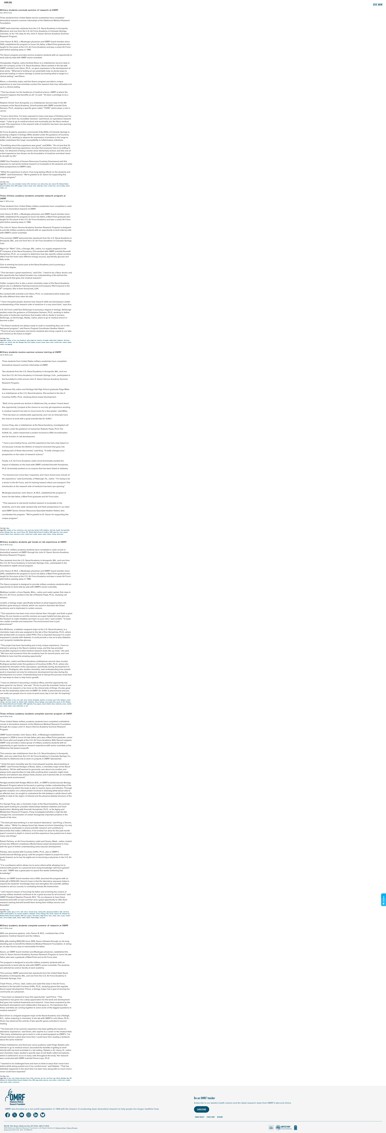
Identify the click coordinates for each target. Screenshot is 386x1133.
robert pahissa (36, 916)
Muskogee (21, 342)
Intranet (220, 1117)
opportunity (30, 704)
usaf (27, 706)
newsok (54, 184)
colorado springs (33, 912)
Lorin (38, 184)
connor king (31, 530)
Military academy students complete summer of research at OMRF (34, 925)
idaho (61, 912)
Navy (46, 184)
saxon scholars (53, 1080)
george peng (50, 912)
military (43, 184)
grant (54, 700)
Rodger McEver (44, 916)
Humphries (60, 340)
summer (65, 342)
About (327, 5)
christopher (18, 184)
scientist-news (52, 186)
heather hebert (53, 340)
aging (13, 912)
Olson (12, 186)
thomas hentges (35, 917)
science (45, 186)
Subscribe (201, 1110)
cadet (21, 700)
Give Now (377, 5)
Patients (348, 5)
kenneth (2, 342)
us (24, 706)
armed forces (20, 530)
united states (60, 534)
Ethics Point (211, 1117)
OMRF (16, 186)
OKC (57, 184)
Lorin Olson (49, 1078)
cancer (25, 700)
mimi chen (15, 342)
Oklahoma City (65, 914)
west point (42, 917)
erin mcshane (49, 700)
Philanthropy (362, 5)
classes (26, 912)
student (35, 534)
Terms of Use (61, 1128)
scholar (54, 916)
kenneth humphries (9, 914)
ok (61, 702)
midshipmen (31, 702)
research (25, 186)
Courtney (24, 184)
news (50, 184)
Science (337, 5)
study (1, 1082)
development (36, 700)
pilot (25, 916)
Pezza (61, 532)
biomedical (23, 340)
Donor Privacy (199, 1117)
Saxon (34, 186)
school (58, 916)
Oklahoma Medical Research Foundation (39, 532)
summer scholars (47, 534)
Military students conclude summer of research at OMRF (29, 10)
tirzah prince (16, 1082)
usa (6, 188)
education (42, 700)
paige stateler (39, 1080)
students (68, 1080)
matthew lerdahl (23, 702)
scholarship (40, 186)
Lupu (54, 1078)
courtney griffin (42, 912)
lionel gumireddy (65, 530)
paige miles (56, 532)
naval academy (49, 702)
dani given (23, 1078)
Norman (23, 532)
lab (17, 702)
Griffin (28, 184)
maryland (19, 914)
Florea (28, 1078)
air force (9, 184)
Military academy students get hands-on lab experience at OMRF (33, 542)
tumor (14, 706)
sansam (30, 186)
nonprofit (56, 914)
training (54, 534)
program (20, 186)
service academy (60, 186)
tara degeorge (8, 344)
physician (46, 1080)
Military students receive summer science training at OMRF (30, 352)
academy (9, 340)
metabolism (25, 914)
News (8, 182)
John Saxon (34, 184)
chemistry (39, 340)
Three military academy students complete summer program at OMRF (36, 713)
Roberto (7, 534)
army (13, 184)
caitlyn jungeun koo (31, 340)
